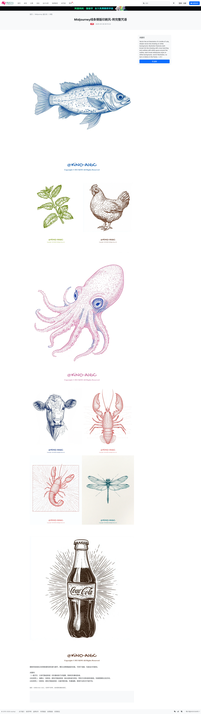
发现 (25, 3)
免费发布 (195, 3)
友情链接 (50, 711)
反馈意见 (57, 711)
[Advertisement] (82, 696)
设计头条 (46, 3)
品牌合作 (36, 711)
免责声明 (28, 711)
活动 (37, 3)
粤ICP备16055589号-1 (193, 711)
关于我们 (21, 711)
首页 (19, 3)
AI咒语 (63, 3)
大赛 (31, 3)
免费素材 (55, 3)
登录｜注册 (182, 3)
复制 (155, 61)
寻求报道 (43, 711)
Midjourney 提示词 (41, 14)
